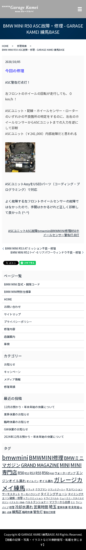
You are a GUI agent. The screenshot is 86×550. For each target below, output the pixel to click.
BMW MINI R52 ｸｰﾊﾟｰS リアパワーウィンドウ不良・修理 (45, 252)
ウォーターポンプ (65, 473)
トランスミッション (33, 498)
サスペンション (74, 489)
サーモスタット (11, 494)
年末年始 (73, 507)
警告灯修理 (49, 512)
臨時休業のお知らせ (16, 422)
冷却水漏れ (24, 506)
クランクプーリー (56, 489)
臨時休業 (27, 512)
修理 (11, 507)
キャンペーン (12, 372)
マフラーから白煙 (59, 502)
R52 (27, 473)
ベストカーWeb (17, 502)
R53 (32, 473)
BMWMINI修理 (61, 231)
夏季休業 (62, 507)
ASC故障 (31, 231)
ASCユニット (17, 231)
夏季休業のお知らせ (16, 414)
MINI (65, 464)
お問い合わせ (12, 307)
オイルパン (32, 481)
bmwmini (44, 231)
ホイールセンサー (61, 233)
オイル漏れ (46, 481)
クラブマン (41, 489)
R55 (38, 472)
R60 (52, 473)
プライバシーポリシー (18, 322)
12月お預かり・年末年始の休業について (29, 407)
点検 (9, 512)
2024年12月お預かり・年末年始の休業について (34, 437)
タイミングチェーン (54, 494)
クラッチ (30, 489)
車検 (7, 344)
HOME (5, 46)
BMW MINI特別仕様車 (17, 292)
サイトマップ (12, 314)
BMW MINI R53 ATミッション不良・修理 (30, 248)
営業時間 (41, 506)
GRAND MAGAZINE (40, 465)
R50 (73, 231)
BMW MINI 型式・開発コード (22, 284)
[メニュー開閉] (80, 9)
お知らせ (9, 364)
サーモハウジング (30, 494)
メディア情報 (12, 379)
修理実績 (22, 46)
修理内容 (9, 329)
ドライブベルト (51, 498)
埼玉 (53, 506)
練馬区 (17, 511)
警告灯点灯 (71, 235)
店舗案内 (9, 337)
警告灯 (38, 511)
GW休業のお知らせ (16, 429)
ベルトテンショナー (37, 502)
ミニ (73, 502)
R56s (46, 472)
